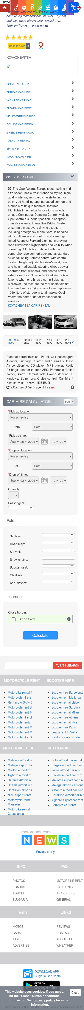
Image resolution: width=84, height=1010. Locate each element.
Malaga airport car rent (67, 785)
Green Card (27, 619)
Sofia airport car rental (66, 760)
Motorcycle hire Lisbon (23, 717)
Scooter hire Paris (63, 727)
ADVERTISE (21, 945)
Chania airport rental (22, 785)
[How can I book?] (72, 387)
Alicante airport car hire (67, 790)
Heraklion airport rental (23, 790)
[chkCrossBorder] (69, 619)
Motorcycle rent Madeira (24, 727)
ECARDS (19, 887)
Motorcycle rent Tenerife (24, 712)
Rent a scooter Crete (65, 737)
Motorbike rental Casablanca (19, 811)
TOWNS (18, 893)
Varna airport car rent (66, 770)
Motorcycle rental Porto (23, 722)
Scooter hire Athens (64, 717)
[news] (45, 837)
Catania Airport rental (22, 780)
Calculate (40, 635)
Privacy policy (45, 851)
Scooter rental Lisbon (66, 702)
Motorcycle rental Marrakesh (19, 802)
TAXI (16, 939)
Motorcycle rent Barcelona (26, 707)
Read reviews (17, 46)
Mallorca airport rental (23, 760)
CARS (17, 933)
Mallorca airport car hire (67, 780)
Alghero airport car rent (67, 800)
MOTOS (18, 926)
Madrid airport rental (22, 770)
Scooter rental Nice (64, 722)
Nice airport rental (20, 795)
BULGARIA (20, 899)
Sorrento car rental (64, 805)
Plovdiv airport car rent (66, 775)
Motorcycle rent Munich (24, 732)
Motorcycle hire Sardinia (24, 697)
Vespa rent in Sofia (64, 732)
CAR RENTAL (29, 305)
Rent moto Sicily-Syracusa (26, 702)
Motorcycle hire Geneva (24, 737)
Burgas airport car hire (66, 765)
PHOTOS (19, 880)
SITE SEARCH (69, 665)
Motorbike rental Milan (23, 692)
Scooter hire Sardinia (65, 707)
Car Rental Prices (13, 341)
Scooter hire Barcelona (67, 692)
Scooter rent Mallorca (66, 697)
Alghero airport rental (22, 775)
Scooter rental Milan (65, 712)
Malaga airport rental (22, 765)
